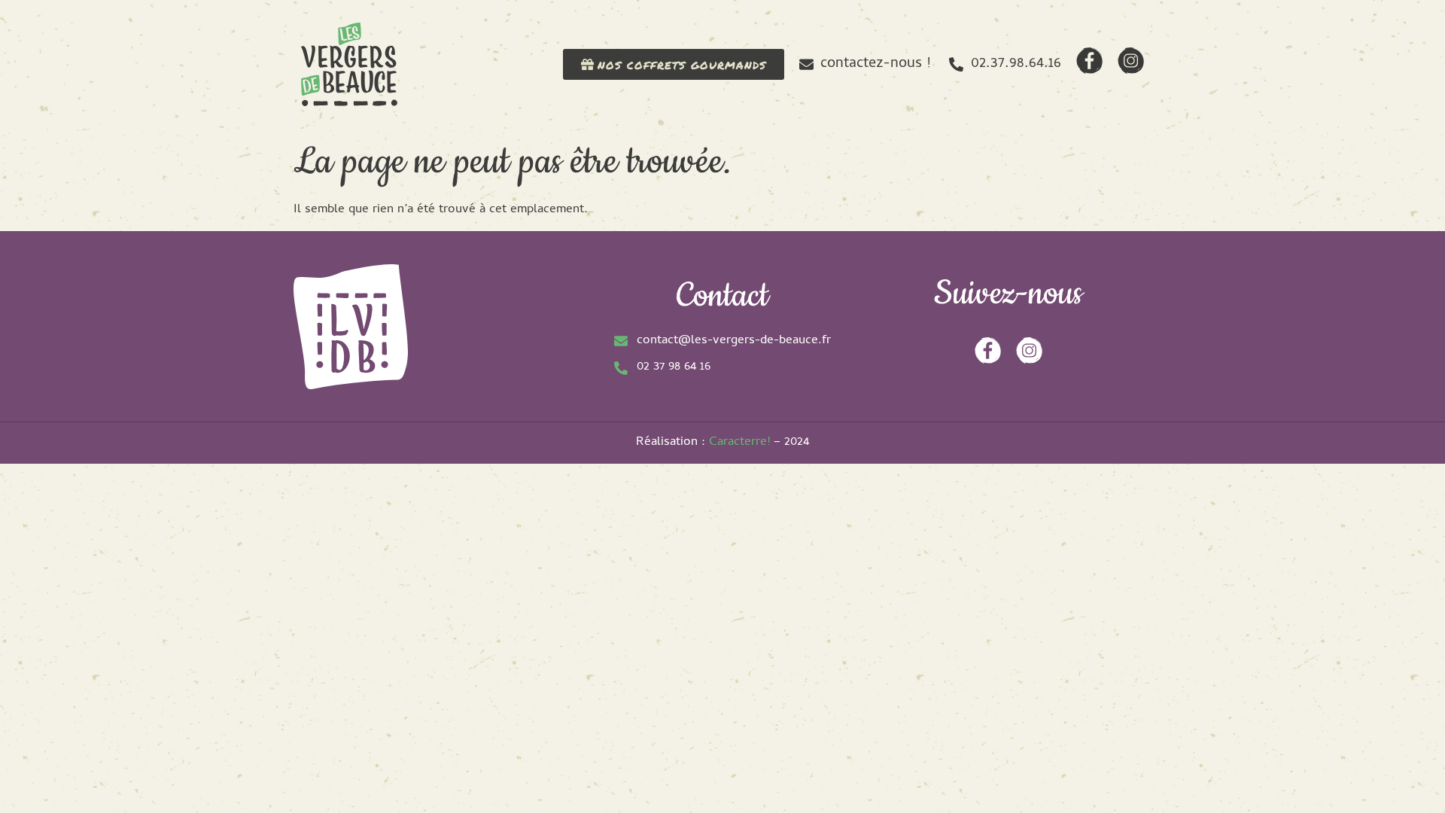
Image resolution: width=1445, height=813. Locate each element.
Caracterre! (739, 442)
